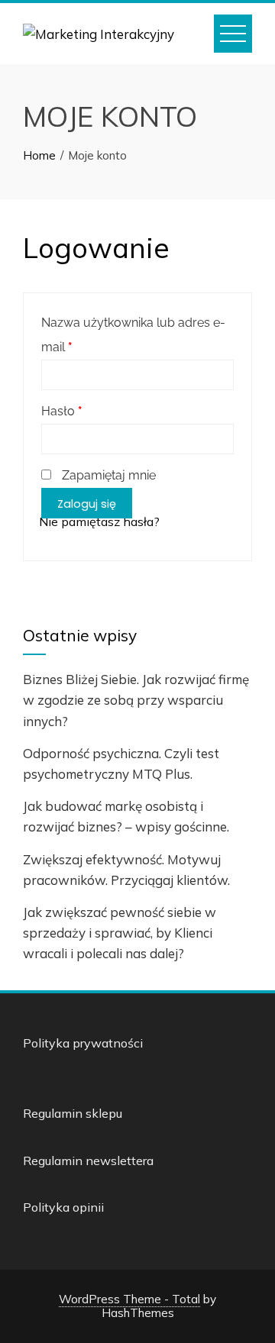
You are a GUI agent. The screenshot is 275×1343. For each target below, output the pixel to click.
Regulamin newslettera (88, 1160)
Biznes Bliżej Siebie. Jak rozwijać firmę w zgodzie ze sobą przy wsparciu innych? (136, 699)
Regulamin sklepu (72, 1113)
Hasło (61, 411)
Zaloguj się (86, 504)
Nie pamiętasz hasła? (99, 521)
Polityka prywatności (83, 1043)
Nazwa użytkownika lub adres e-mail (133, 334)
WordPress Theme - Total (129, 1299)
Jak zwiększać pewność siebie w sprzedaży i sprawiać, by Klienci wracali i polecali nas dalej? (119, 932)
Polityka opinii (63, 1207)
